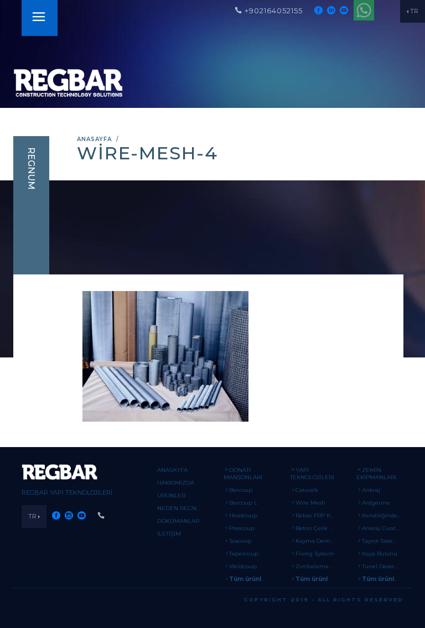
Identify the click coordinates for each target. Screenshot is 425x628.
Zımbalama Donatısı (324, 566)
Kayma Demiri (316, 540)
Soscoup (240, 540)
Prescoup (242, 528)
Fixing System (315, 553)
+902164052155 (274, 10)
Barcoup (240, 490)
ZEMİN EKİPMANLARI (376, 473)
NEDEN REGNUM (181, 508)
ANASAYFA (94, 139)
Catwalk (307, 490)
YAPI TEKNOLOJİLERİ (312, 473)
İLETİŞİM (169, 533)
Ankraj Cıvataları (385, 528)
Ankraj (371, 490)
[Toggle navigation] (39, 18)
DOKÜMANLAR (178, 521)
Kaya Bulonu (379, 553)
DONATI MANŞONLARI (243, 473)
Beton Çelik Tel (316, 528)
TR (414, 11)
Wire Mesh (310, 502)
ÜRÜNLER (171, 495)
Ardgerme (376, 502)
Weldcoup (243, 566)
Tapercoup (243, 553)
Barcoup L (243, 502)
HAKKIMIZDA (175, 482)
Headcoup (243, 515)
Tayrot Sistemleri (385, 540)
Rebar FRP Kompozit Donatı (335, 515)
